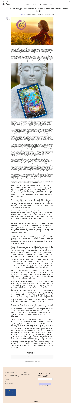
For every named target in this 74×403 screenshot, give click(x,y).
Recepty (35, 4)
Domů (21, 14)
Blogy (40, 4)
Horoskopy (25, 14)
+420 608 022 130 (26, 372)
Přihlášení (66, 1)
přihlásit (38, 356)
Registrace (70, 1)
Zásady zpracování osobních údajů (45, 385)
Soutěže (45, 4)
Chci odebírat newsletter (45, 383)
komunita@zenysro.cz (26, 374)
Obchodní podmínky (9, 383)
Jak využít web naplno (9, 384)
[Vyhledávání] (56, 4)
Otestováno (51, 4)
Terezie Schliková (7, 19)
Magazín (28, 4)
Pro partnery (7, 381)
